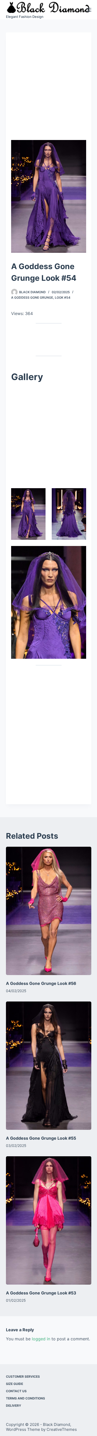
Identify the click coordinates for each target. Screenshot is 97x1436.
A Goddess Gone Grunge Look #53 (41, 1292)
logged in (41, 1338)
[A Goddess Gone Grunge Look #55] (48, 1065)
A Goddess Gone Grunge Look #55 (41, 1138)
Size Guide (14, 1384)
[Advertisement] (48, 88)
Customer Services (23, 1376)
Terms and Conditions (25, 1398)
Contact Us (16, 1391)
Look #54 (62, 297)
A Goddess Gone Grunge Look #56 (41, 983)
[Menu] (89, 10)
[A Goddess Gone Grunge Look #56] (48, 911)
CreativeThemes (62, 1429)
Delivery (13, 1405)
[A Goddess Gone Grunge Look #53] (48, 1220)
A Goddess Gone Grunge (32, 297)
